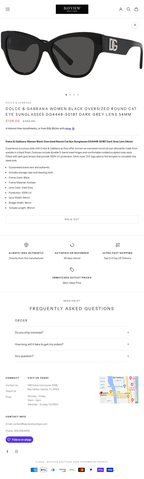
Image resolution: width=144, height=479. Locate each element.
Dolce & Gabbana (18, 102)
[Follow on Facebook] (7, 451)
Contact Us (12, 385)
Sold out (72, 219)
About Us (11, 391)
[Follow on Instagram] (16, 451)
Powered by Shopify (94, 462)
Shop (8, 396)
